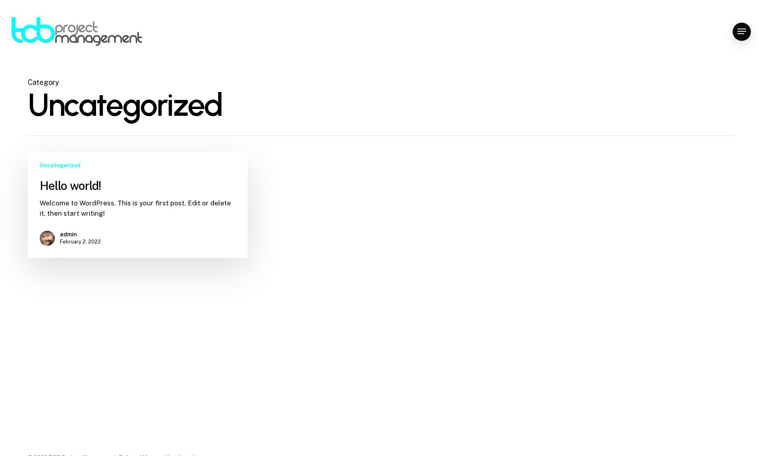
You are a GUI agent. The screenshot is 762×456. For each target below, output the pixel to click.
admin (68, 234)
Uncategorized (60, 165)
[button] (742, 31)
